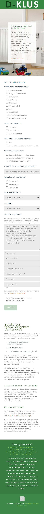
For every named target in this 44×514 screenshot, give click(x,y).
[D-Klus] (22, 4)
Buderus (17, 416)
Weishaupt (27, 416)
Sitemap (28, 503)
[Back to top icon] (22, 498)
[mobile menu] (41, 5)
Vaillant (10, 416)
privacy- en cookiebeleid (17, 293)
